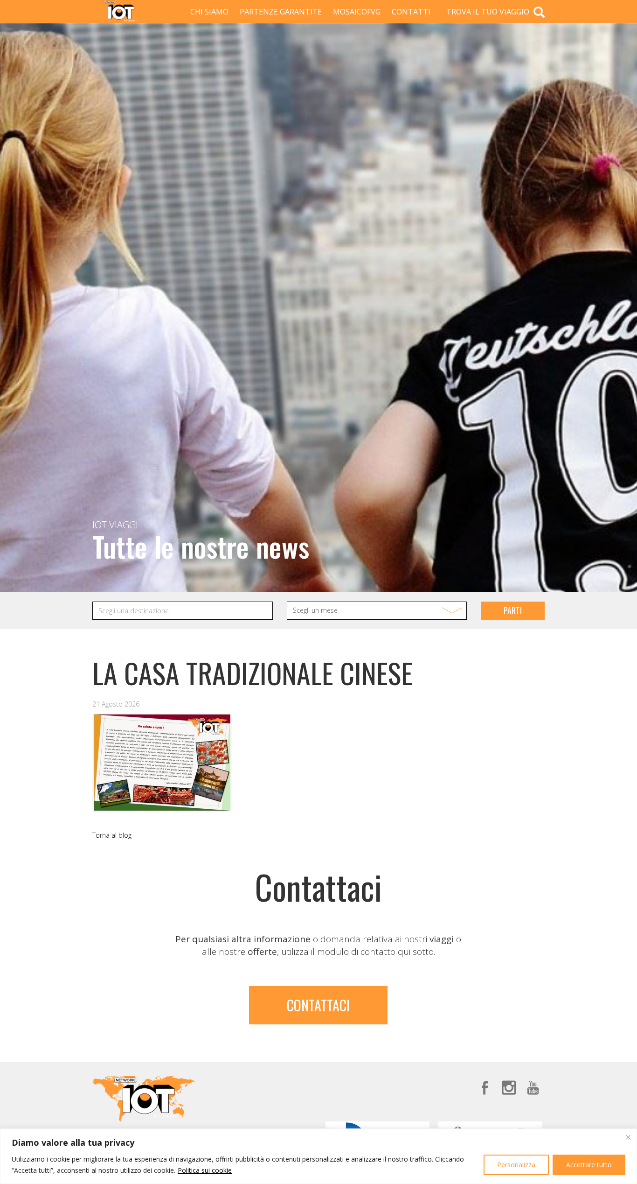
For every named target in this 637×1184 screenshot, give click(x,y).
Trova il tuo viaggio (488, 12)
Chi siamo (209, 12)
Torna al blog (112, 835)
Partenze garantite (281, 12)
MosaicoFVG (357, 12)
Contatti (411, 12)
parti (513, 610)
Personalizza (516, 1164)
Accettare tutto (589, 1164)
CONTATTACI (318, 1005)
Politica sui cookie (205, 1170)
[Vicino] (628, 1137)
